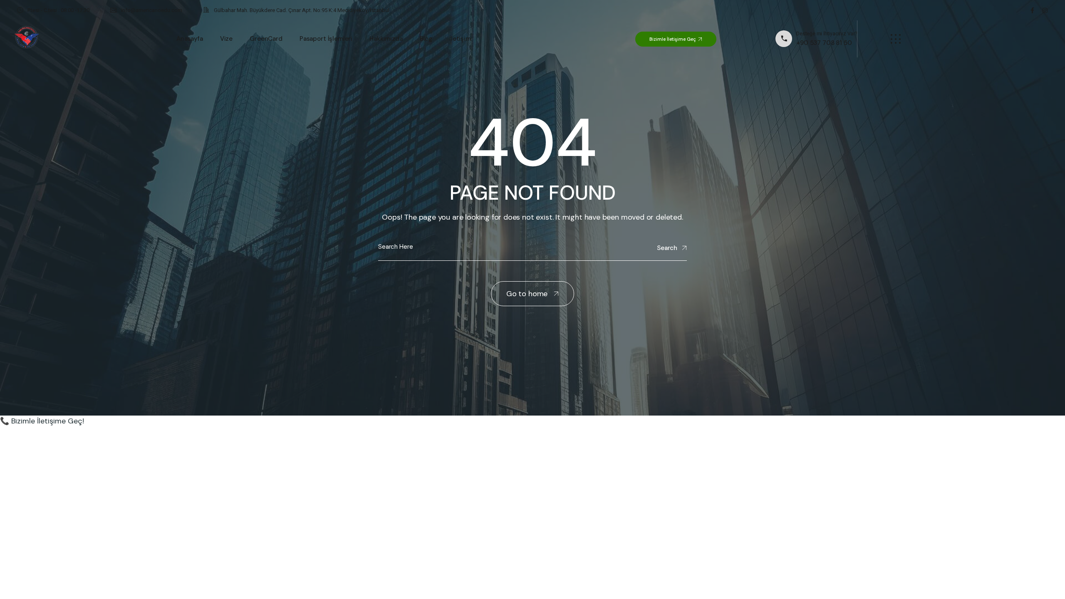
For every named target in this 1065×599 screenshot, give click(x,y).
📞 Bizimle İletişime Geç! (42, 421)
